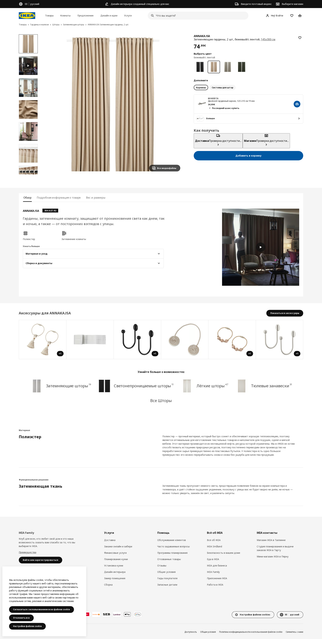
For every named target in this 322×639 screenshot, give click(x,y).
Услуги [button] (128, 15)
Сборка (108, 584)
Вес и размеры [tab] (95, 197)
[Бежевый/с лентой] (214, 67)
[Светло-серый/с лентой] (227, 67)
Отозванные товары (169, 559)
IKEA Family (213, 571)
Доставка (109, 540)
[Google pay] (137, 614)
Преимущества (27, 552)
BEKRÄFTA (213, 98)
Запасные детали (167, 584)
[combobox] (197, 16)
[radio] (201, 87)
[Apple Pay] (127, 614)
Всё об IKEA (214, 540)
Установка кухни (113, 565)
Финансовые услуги (115, 552)
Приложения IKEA (217, 578)
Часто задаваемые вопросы (173, 546)
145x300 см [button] (268, 39)
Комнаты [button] (65, 15)
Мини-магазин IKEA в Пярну (272, 556)
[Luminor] (117, 614)
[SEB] (106, 614)
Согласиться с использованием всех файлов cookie (41, 609)
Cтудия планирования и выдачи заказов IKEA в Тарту (275, 548)
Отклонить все (21, 617)
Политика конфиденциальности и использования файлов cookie (250, 631)
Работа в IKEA (215, 584)
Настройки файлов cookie (27, 626)
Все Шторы (161, 400)
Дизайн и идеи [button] (108, 15)
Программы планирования (172, 552)
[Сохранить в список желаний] (300, 37)
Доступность (190, 631)
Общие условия (166, 571)
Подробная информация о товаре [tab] (59, 197)
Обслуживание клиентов (171, 540)
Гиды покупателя (167, 578)
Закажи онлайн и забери (118, 546)
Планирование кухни (116, 559)
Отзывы (161, 565)
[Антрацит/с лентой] (200, 67)
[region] (113, 104)
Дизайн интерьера (114, 571)
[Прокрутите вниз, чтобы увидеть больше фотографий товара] (28, 174)
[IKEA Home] (27, 15)
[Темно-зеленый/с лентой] (241, 67)
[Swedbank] (96, 614)
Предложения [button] (85, 15)
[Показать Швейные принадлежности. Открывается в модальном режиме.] (90, 339)
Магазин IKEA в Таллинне (271, 540)
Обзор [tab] (27, 197)
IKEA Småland (214, 546)
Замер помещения (114, 578)
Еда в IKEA (213, 559)
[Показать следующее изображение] (176, 104)
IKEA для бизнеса (217, 565)
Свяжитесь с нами (294, 631)
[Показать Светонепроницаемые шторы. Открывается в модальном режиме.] (185, 339)
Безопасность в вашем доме (223, 552)
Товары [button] (49, 15)
